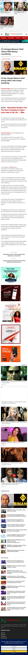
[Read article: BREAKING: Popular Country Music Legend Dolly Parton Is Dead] (3, 511)
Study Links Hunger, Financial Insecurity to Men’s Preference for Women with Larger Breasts (16, 603)
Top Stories (11, 37)
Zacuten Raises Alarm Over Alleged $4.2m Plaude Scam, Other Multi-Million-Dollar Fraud (16, 598)
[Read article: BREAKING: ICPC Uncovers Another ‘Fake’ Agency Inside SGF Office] (3, 587)
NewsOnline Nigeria (6, 58)
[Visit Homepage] (14, 34)
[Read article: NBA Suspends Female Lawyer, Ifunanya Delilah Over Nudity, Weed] (3, 551)
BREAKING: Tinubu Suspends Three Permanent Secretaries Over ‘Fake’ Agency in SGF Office (17, 572)
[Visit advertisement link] (14, 41)
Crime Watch (6, 46)
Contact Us (3, 636)
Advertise (3, 634)
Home (2, 46)
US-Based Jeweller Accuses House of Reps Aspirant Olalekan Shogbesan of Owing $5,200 (16, 609)
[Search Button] (26, 34)
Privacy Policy (4, 638)
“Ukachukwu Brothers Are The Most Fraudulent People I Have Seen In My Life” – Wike (14, 110)
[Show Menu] (1, 34)
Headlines (3, 37)
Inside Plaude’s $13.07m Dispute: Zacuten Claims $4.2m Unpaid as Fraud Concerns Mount (16, 592)
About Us (3, 632)
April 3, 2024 (14, 58)
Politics (18, 37)
